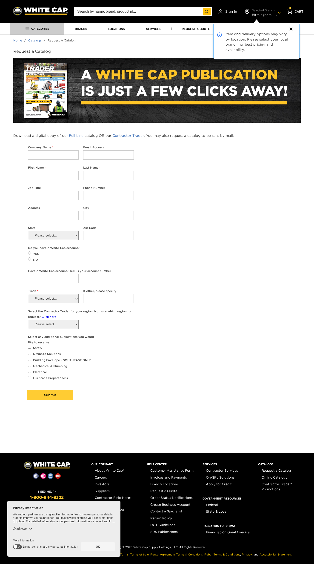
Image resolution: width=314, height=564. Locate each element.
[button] (102, 464)
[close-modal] (290, 29)
